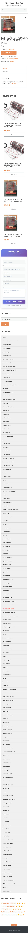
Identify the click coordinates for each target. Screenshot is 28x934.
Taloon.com (11, 49)
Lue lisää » (14, 83)
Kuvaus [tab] (4, 68)
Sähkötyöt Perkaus (6, 909)
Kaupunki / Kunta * (7, 280)
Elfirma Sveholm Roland (8, 915)
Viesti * (4, 287)
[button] (25, 17)
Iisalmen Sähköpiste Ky (8, 906)
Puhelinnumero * (7, 273)
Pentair (11, 62)
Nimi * (4, 259)
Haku (4, 324)
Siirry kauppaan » (8, 53)
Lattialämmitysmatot (12, 58)
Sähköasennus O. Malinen (8, 912)
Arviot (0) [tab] (5, 72)
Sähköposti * (6, 266)
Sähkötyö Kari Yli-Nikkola (8, 903)
